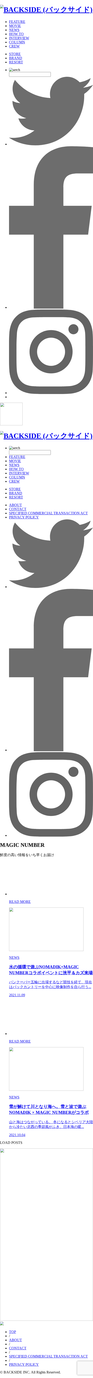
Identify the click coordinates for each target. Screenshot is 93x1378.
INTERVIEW (19, 38)
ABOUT (15, 505)
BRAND (15, 58)
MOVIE (15, 26)
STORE (15, 54)
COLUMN (17, 42)
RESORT (16, 62)
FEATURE (17, 22)
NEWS (14, 30)
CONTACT (17, 509)
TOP (12, 1332)
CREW (14, 46)
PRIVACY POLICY (24, 517)
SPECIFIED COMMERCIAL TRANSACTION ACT (48, 513)
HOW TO (16, 34)
